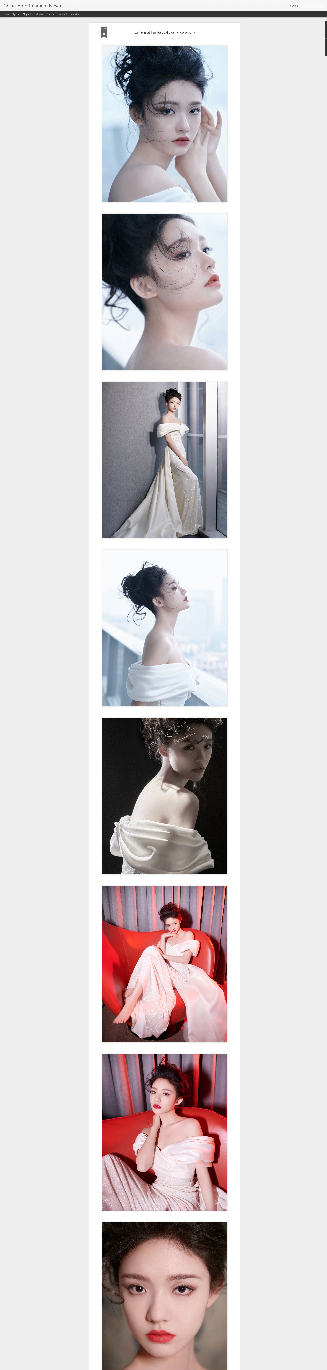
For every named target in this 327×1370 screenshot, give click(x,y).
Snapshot (62, 14)
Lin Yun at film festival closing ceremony (165, 32)
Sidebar (50, 14)
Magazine (28, 14)
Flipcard (16, 14)
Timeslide (74, 14)
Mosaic (39, 14)
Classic (5, 14)
